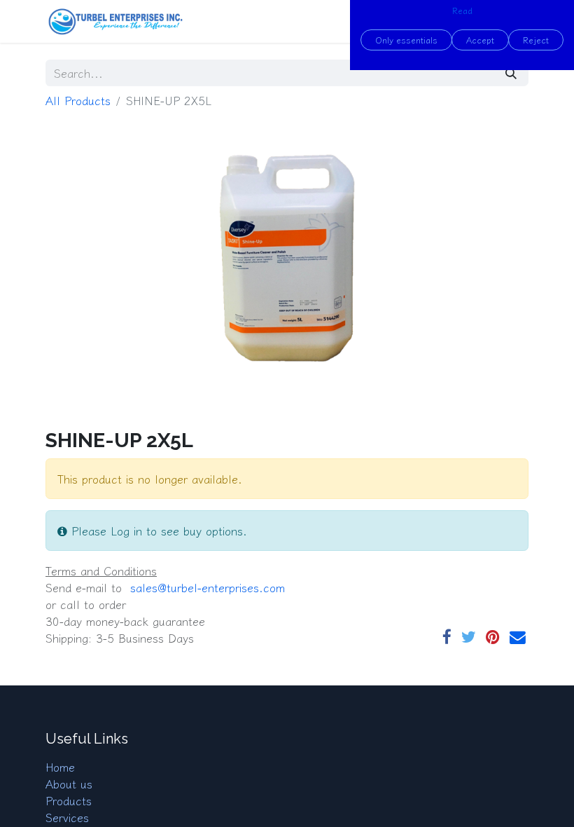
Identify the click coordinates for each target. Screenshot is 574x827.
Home (60, 766)
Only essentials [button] (406, 40)
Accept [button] (480, 40)
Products (69, 800)
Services (67, 817)
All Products (78, 100)
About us (69, 783)
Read (462, 10)
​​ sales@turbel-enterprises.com (205, 587)
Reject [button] (536, 40)
